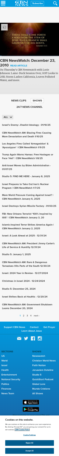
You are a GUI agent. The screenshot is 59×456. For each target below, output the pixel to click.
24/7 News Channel (29, 107)
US (3, 356)
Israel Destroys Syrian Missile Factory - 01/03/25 (29, 206)
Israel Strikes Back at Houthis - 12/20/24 (24, 296)
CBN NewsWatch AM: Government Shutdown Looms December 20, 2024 (27, 306)
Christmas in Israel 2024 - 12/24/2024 (23, 281)
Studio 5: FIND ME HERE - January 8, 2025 (26, 176)
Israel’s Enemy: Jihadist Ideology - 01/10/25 (26, 125)
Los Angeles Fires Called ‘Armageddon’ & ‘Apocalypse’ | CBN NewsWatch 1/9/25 (25, 145)
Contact (34, 327)
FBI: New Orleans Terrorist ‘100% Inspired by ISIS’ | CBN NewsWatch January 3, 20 (27, 215)
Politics (5, 384)
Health (5, 370)
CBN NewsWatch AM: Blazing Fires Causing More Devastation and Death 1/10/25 (26, 134)
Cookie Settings (29, 435)
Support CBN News (14, 327)
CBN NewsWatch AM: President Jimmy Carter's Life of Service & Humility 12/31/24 (28, 245)
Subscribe (37, 3)
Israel (4, 365)
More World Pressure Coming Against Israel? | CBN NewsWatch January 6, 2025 (27, 197)
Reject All (29, 443)
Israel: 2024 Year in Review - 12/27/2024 (25, 273)
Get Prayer (49, 327)
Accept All (29, 451)
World (4, 360)
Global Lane (38, 384)
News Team (7, 393)
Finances (6, 388)
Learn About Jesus (31, 330)
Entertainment (9, 374)
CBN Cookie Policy (22, 430)
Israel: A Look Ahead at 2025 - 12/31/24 (24, 235)
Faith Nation (39, 365)
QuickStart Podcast (42, 379)
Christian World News (44, 360)
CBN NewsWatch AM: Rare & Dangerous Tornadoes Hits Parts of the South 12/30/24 (26, 264)
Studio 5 (36, 374)
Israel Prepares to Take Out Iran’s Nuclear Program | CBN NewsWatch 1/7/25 (25, 186)
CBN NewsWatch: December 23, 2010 (27, 63)
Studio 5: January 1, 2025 (16, 254)
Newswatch (38, 356)
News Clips (18, 100)
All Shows (37, 393)
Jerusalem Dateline (42, 370)
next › (36, 316)
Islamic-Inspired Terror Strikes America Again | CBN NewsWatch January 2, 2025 (28, 226)
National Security (10, 379)
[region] (29, 435)
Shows (37, 100)
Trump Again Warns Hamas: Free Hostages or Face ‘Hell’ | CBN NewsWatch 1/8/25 (27, 156)
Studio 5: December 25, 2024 (19, 289)
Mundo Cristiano (41, 388)
